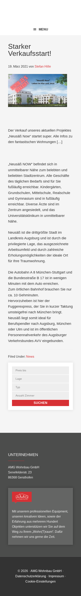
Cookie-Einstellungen (40, 581)
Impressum (56, 576)
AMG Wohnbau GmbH (40, 12)
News (30, 356)
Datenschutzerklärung (30, 576)
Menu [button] (43, 29)
